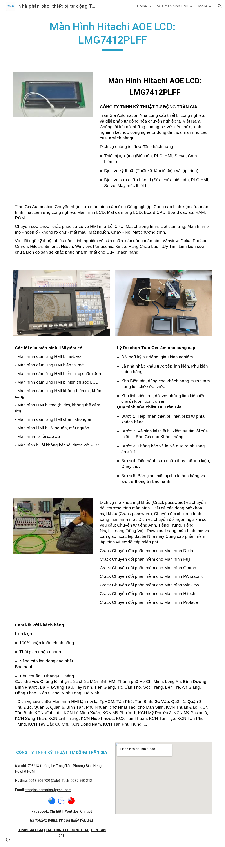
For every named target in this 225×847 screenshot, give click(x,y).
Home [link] (142, 6)
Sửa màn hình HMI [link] (172, 6)
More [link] (202, 6)
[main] (112, 35)
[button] (219, 6)
